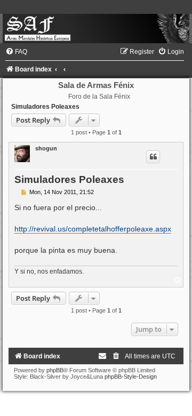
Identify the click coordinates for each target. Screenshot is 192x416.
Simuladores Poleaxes (45, 106)
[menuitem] (16, 51)
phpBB (54, 370)
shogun (46, 148)
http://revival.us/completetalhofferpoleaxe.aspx (92, 229)
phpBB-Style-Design (131, 376)
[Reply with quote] (153, 156)
